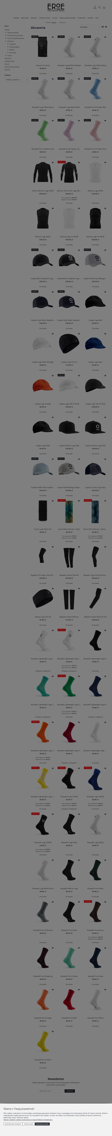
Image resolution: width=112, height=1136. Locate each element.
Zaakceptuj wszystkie (42, 1124)
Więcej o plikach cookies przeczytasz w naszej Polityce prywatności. (28, 1120)
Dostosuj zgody (28, 1124)
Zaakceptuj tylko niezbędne (13, 1124)
